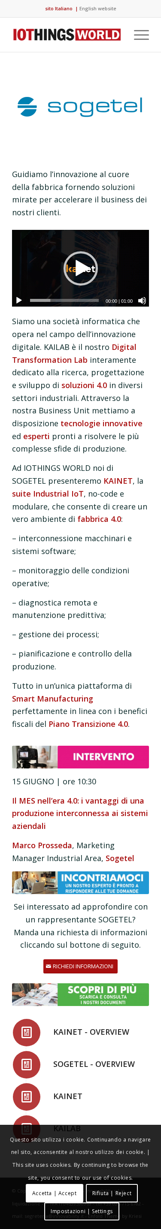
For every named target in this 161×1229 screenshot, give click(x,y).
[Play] (19, 300)
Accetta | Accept (54, 1193)
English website (97, 8)
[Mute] (142, 300)
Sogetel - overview (94, 1064)
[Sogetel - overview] (26, 1064)
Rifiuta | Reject (112, 1193)
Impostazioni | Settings (82, 1211)
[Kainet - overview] (26, 1032)
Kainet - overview (91, 1032)
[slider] (64, 300)
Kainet (67, 1096)
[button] (81, 268)
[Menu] (137, 35)
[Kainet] (26, 1097)
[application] (80, 268)
